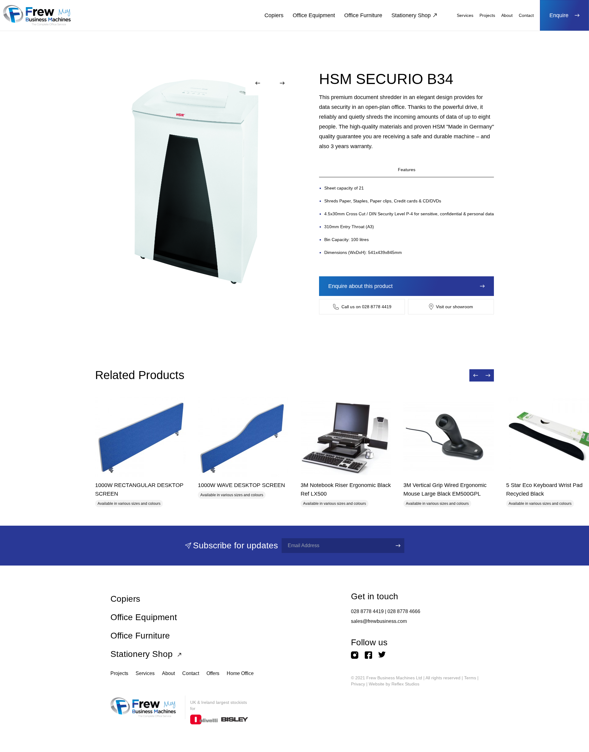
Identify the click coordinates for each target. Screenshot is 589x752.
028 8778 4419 (367, 611)
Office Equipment (314, 15)
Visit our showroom (454, 306)
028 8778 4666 (403, 611)
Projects (487, 15)
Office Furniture (363, 15)
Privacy (358, 683)
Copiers (273, 15)
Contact (526, 15)
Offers (212, 673)
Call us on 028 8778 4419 (366, 306)
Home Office (240, 673)
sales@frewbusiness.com (379, 621)
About (507, 15)
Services (465, 15)
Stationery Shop (411, 15)
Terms (470, 677)
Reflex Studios (405, 683)
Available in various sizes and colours (129, 503)
